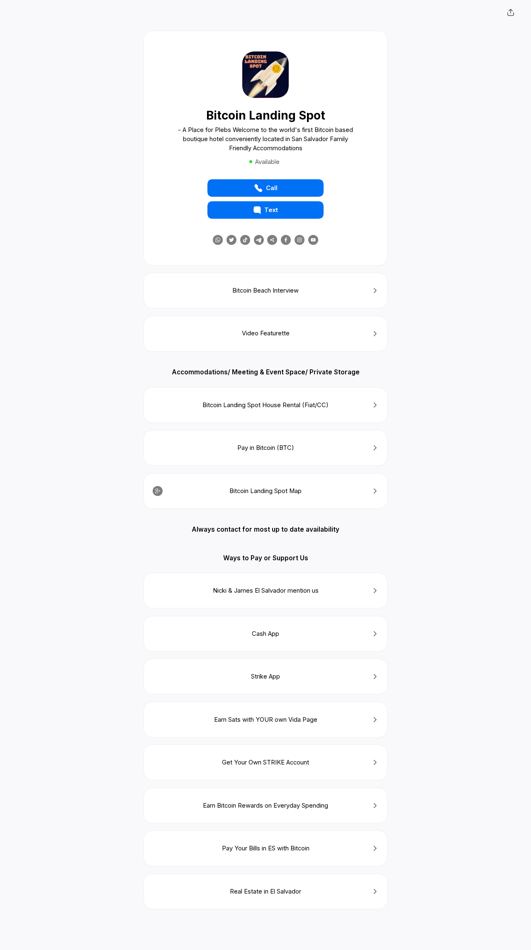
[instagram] (299, 240)
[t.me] (259, 240)
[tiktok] (245, 240)
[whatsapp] (218, 240)
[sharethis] (272, 240)
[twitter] (231, 240)
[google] (158, 491)
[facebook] (286, 240)
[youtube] (313, 240)
